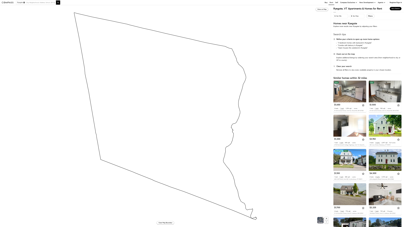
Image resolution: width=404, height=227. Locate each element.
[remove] (24, 2)
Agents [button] (380, 2)
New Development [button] (366, 2)
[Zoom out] (326, 222)
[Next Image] (363, 91)
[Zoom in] (326, 218)
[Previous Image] (336, 91)
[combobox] (40, 3)
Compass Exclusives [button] (347, 2)
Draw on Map (322, 9)
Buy (326, 2)
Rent (331, 2)
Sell (336, 2)
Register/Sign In (396, 2)
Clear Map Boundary (165, 223)
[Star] (363, 105)
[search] (58, 2)
